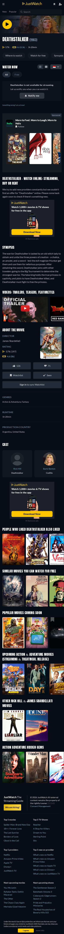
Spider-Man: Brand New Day (17, 824)
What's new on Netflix (43, 855)
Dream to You (39, 832)
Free (17, 74)
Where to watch (13, 55)
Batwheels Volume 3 (42, 891)
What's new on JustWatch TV (46, 873)
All (6, 74)
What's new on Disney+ (44, 869)
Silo (35, 840)
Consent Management (40, 806)
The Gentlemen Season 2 (44, 887)
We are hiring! (12, 807)
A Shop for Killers (41, 828)
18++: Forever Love (13, 828)
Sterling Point (39, 836)
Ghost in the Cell (11, 840)
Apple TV (8, 862)
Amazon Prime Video (13, 858)
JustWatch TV (10, 870)
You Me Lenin (10, 887)
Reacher (37, 824)
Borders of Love (11, 836)
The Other (8, 898)
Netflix (7, 855)
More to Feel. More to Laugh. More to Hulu (35, 122)
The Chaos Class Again (14, 902)
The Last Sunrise (11, 832)
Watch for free (38, 55)
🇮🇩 (54, 66)
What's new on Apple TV (44, 865)
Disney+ (7, 866)
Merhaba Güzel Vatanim (15, 906)
